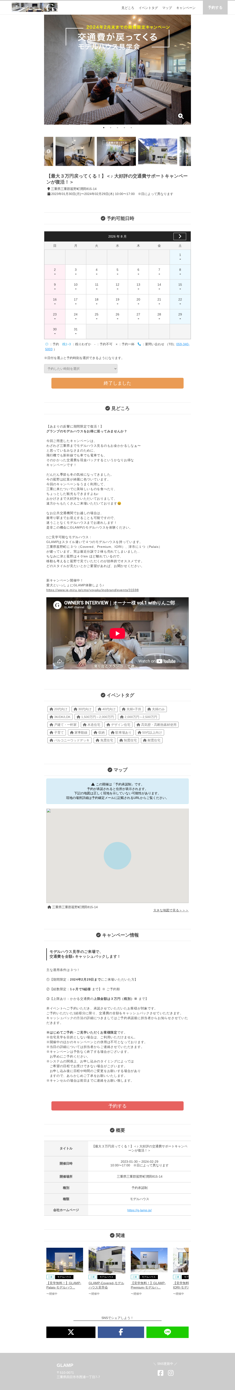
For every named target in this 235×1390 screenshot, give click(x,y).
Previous (48, 151)
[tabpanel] (117, 70)
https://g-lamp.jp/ (139, 1210)
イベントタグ (148, 8)
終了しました (117, 383)
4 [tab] (124, 127)
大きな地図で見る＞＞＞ (171, 910)
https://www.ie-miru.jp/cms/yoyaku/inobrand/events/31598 (92, 590)
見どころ (127, 8)
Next (186, 151)
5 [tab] (131, 127)
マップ (167, 8)
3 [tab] (117, 127)
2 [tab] (110, 127)
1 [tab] (103, 127)
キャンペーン (186, 8)
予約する (215, 7)
